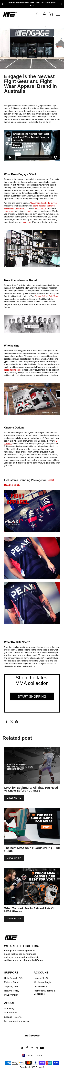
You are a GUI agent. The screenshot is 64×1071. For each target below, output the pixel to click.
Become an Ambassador (17, 1021)
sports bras (9, 211)
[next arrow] (61, 4)
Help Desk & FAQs (13, 978)
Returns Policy (11, 990)
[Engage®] (9, 14)
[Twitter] (11, 721)
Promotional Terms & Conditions (44, 992)
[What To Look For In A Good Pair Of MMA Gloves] (32, 886)
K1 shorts (45, 203)
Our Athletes (10, 1012)
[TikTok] (36, 1047)
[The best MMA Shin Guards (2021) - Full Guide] (32, 826)
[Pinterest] (16, 721)
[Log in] (44, 14)
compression (20, 208)
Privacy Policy (11, 994)
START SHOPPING (32, 696)
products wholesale (12, 370)
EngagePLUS (41, 978)
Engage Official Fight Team (46, 296)
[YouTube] (41, 1047)
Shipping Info (11, 986)
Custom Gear (41, 986)
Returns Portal (11, 982)
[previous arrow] (2, 4)
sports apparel (39, 206)
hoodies (29, 211)
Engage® (40, 1067)
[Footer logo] (32, 1036)
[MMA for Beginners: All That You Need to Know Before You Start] (32, 765)
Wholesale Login (42, 982)
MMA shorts (35, 203)
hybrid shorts (40, 208)
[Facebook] (6, 721)
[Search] (38, 14)
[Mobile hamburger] (58, 14)
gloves (54, 203)
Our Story (9, 1008)
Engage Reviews (12, 1017)
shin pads (27, 222)
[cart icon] (51, 14)
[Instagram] (32, 1047)
